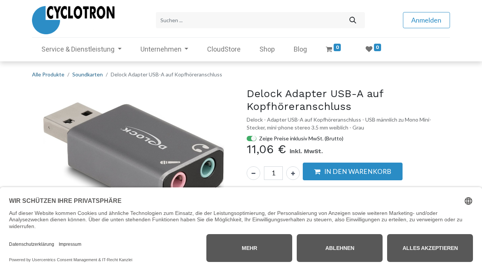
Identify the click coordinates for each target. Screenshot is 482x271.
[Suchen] (353, 20)
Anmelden (426, 20)
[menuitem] (224, 49)
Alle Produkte (48, 74)
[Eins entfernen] (253, 173)
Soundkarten (87, 74)
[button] (47, 162)
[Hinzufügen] (293, 173)
